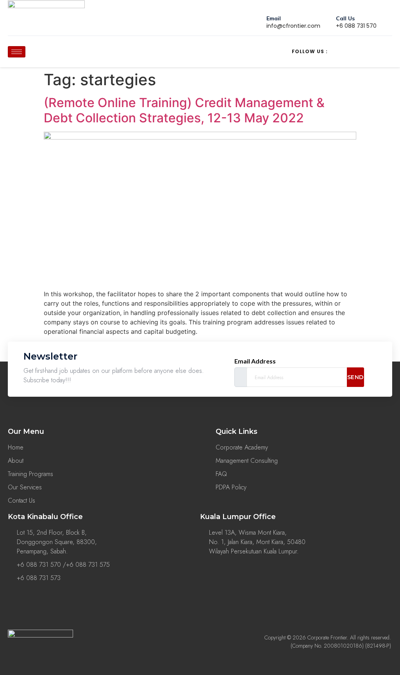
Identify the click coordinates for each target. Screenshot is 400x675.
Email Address (255, 361)
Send (355, 377)
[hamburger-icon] (16, 51)
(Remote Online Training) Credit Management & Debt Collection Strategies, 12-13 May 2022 (184, 110)
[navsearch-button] (97, 50)
